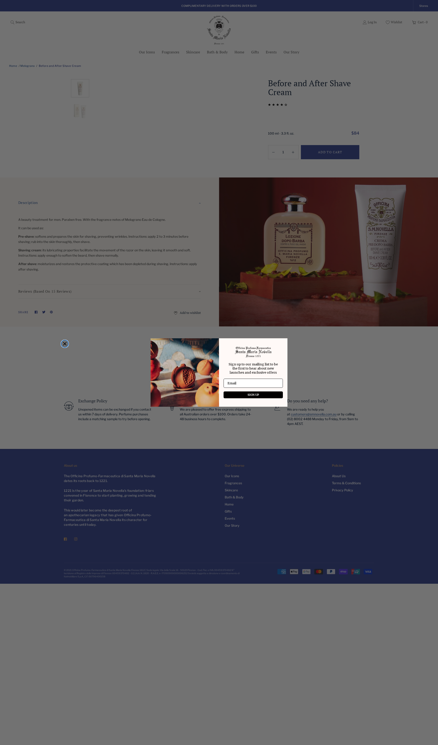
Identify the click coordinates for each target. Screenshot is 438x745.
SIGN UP (253, 394)
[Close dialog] (64, 343)
